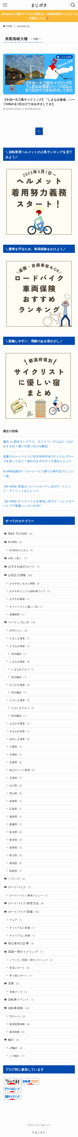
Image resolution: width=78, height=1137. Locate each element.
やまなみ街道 (19, 731)
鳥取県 (15, 870)
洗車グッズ (18, 991)
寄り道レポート (20, 975)
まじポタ (39, 5)
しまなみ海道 (19, 661)
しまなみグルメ (22, 669)
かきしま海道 (19, 638)
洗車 (13, 983)
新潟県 (15, 832)
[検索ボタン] (73, 5)
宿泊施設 (18, 653)
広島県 (15, 808)
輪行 (13, 1040)
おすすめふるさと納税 (24, 583)
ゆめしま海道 (19, 739)
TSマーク (17, 1016)
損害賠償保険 (19, 1024)
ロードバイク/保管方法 (26, 903)
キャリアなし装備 (22, 935)
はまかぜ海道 (19, 723)
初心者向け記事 (21, 943)
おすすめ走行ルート (24, 566)
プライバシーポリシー (39, 1125)
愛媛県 (15, 824)
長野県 (15, 847)
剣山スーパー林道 (22, 770)
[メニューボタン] (5, 5)
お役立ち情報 (20, 575)
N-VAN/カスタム (21, 550)
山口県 (15, 785)
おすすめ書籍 (19, 598)
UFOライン (18, 630)
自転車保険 (18, 1008)
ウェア (15, 919)
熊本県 (15, 839)
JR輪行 (16, 1048)
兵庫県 (15, 762)
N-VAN (15, 542)
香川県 (15, 855)
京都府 (15, 754)
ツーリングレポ (21, 622)
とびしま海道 (19, 700)
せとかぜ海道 (19, 684)
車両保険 (17, 1031)
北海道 (15, 777)
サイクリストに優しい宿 (25, 606)
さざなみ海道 (19, 646)
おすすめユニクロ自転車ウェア (29, 591)
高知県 (15, 863)
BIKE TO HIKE (20, 533)
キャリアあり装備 (22, 927)
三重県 (15, 746)
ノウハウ (16, 879)
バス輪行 (17, 1055)
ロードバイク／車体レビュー (28, 895)
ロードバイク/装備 (23, 911)
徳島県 (15, 816)
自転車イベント (21, 999)
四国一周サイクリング (25, 952)
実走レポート (19, 967)
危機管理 (17, 614)
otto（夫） (17, 558)
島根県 (15, 801)
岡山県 (15, 793)
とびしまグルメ (22, 707)
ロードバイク (19, 887)
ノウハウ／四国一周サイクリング (31, 960)
